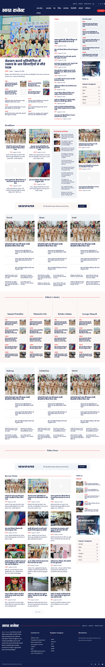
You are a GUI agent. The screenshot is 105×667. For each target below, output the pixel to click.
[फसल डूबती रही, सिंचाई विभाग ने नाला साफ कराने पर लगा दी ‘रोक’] (23, 92)
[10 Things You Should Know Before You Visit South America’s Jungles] (57, 155)
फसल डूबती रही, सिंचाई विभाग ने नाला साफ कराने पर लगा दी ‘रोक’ (11, 92)
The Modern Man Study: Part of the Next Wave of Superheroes (67, 168)
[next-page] (46, 57)
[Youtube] (102, 664)
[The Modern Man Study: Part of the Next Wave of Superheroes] (57, 168)
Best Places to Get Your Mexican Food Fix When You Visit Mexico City (68, 149)
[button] (93, 4)
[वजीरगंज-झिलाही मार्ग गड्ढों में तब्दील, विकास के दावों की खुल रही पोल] (38, 584)
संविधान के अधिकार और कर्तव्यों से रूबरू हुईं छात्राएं (65, 86)
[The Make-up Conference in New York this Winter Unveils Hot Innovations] (57, 181)
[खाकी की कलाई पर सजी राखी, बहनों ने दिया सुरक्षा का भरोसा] (23, 355)
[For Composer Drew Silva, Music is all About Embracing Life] (57, 188)
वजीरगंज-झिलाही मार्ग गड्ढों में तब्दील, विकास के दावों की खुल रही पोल (64, 100)
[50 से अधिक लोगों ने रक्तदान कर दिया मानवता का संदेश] (38, 551)
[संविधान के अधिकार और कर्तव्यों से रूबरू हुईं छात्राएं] (61, 551)
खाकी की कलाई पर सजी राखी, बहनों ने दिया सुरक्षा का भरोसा (15, 114)
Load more (37, 612)
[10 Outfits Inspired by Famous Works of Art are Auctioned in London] (57, 174)
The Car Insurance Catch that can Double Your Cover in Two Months (67, 162)
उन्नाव (6, 71)
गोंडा (6, 81)
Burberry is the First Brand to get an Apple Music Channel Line (67, 194)
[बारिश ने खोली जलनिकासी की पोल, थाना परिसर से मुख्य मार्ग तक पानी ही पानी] (61, 584)
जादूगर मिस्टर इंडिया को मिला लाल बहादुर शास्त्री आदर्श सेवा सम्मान (64, 93)
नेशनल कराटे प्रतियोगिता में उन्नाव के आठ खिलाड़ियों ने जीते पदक (25, 64)
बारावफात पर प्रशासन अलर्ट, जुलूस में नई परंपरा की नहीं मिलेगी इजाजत (38, 114)
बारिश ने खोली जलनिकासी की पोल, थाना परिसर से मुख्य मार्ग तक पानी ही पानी (64, 108)
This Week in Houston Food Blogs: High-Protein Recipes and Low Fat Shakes (67, 143)
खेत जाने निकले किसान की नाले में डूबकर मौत (34, 92)
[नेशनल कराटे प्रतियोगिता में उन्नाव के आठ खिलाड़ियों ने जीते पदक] (24, 37)
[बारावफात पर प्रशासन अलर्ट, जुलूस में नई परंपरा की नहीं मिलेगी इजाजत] (61, 518)
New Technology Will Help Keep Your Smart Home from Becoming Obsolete (67, 136)
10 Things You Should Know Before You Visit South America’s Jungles (67, 155)
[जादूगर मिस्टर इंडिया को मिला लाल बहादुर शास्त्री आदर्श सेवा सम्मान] (15, 584)
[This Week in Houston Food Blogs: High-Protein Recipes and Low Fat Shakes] (57, 143)
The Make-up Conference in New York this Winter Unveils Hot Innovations (67, 181)
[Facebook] (99, 4)
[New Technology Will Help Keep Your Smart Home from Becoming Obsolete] (57, 136)
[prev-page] (42, 57)
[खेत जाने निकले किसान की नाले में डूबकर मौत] (46, 92)
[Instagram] (101, 4)
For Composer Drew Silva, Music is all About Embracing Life (67, 188)
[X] (102, 4)
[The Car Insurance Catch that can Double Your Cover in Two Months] (57, 162)
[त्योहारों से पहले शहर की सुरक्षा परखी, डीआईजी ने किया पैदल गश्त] (23, 84)
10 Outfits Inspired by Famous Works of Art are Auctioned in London (67, 174)
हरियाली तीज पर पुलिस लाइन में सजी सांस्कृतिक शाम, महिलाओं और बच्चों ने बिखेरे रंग (65, 72)
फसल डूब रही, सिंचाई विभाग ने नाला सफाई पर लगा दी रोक (64, 116)
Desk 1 (11, 71)
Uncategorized (58, 119)
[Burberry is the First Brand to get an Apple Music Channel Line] (57, 193)
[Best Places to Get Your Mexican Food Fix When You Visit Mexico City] (57, 149)
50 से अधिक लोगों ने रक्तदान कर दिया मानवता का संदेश (64, 79)
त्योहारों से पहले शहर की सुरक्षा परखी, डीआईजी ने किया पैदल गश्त (11, 84)
